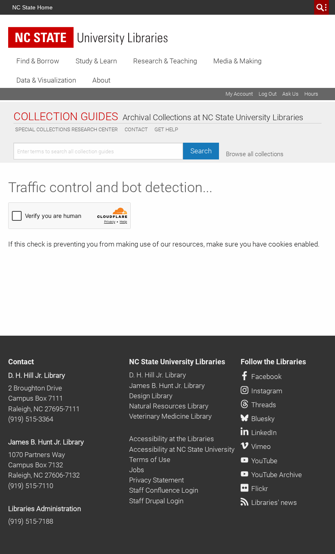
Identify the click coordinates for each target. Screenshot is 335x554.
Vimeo (260, 446)
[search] (321, 7)
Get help (166, 129)
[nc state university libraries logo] (88, 37)
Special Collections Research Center (66, 129)
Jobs (136, 470)
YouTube (263, 461)
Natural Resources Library (168, 406)
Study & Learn (96, 61)
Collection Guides (65, 116)
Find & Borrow (37, 61)
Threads (263, 405)
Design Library (150, 396)
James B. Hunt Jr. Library (46, 442)
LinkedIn (263, 432)
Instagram (266, 391)
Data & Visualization (46, 80)
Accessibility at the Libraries (171, 439)
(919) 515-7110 (30, 486)
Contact (136, 129)
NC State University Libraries (177, 361)
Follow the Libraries (273, 361)
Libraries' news (273, 502)
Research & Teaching (165, 61)
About (101, 80)
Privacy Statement (156, 480)
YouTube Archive (276, 475)
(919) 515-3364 (30, 419)
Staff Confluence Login (163, 490)
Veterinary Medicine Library (170, 416)
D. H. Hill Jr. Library (36, 375)
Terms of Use (149, 459)
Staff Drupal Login (156, 501)
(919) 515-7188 (30, 521)
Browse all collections (255, 154)
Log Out (268, 94)
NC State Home (32, 7)
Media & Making (237, 61)
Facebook (265, 376)
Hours (311, 94)
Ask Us (290, 94)
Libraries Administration (44, 509)
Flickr (259, 488)
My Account (239, 94)
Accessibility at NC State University (181, 449)
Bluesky (262, 419)
